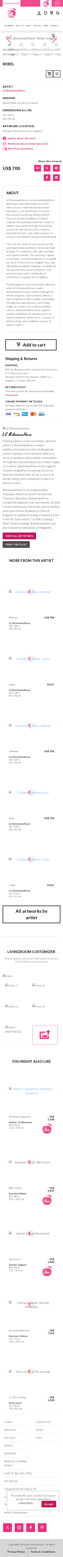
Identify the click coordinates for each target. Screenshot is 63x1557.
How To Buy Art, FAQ (18, 1473)
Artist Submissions (16, 1512)
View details (11, 395)
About (29, 25)
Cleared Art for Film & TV (20, 1488)
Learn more (26, 1502)
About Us (10, 1429)
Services (37, 25)
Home (8, 1421)
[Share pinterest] (56, 168)
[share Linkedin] (56, 178)
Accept (48, 1504)
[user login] (39, 13)
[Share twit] (47, 168)
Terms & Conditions (42, 1551)
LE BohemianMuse (14, 90)
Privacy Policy (16, 1551)
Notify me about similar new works (28, 143)
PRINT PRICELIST (16, 544)
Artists (20, 25)
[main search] (57, 13)
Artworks (9, 25)
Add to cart (34, 344)
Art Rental (10, 1481)
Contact (54, 25)
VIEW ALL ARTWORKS (19, 535)
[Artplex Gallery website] (57, 3)
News (46, 25)
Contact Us (43, 1421)
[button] (54, 39)
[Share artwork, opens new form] (38, 168)
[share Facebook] (47, 178)
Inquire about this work (21, 138)
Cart (39, 1437)
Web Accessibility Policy (15, 1463)
